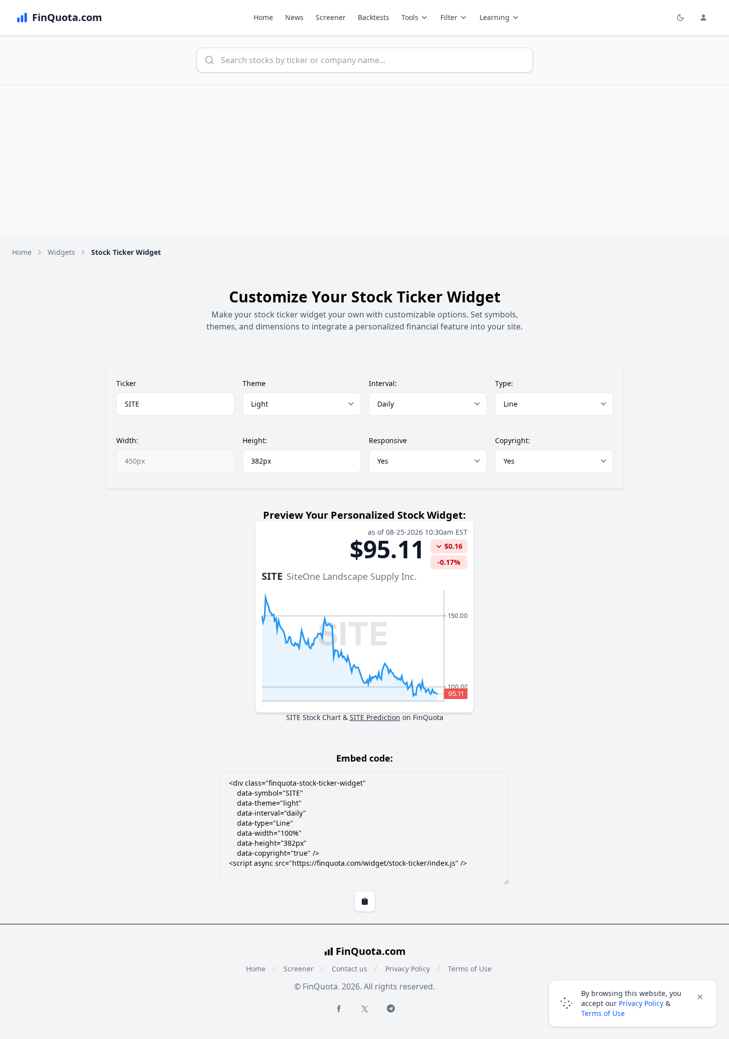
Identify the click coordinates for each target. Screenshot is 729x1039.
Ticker (126, 383)
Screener (331, 17)
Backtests (373, 17)
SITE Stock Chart (313, 717)
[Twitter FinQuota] (365, 1009)
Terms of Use (470, 968)
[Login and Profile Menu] (703, 17)
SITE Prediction (375, 717)
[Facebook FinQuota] (339, 1008)
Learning (494, 17)
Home (263, 17)
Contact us (349, 968)
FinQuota (428, 717)
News (294, 17)
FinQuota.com (371, 951)
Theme (254, 383)
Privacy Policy (407, 968)
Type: (504, 383)
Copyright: (512, 440)
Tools (409, 17)
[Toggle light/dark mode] (680, 17)
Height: (254, 440)
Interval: (383, 383)
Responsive (388, 440)
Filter (448, 17)
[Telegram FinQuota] (391, 1008)
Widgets (61, 252)
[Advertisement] (364, 160)
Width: (127, 440)
